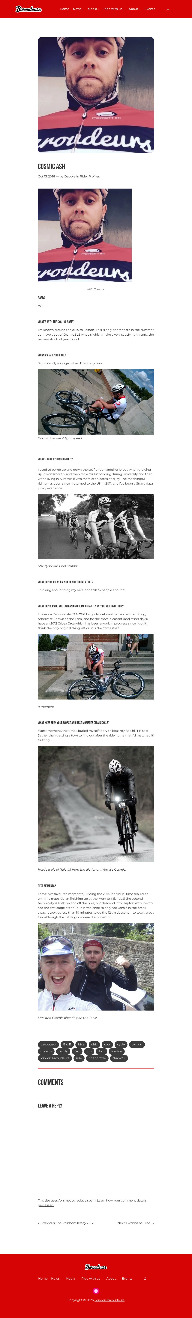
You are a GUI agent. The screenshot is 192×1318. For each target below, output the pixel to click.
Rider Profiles (90, 176)
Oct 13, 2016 (46, 176)
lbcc (101, 1051)
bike (81, 1044)
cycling (137, 1044)
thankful (119, 1058)
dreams (46, 1051)
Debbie (69, 176)
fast (77, 1051)
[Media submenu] (99, 9)
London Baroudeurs (109, 1300)
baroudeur (48, 1044)
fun (89, 1051)
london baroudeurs (54, 1058)
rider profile (97, 1058)
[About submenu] (140, 9)
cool (107, 1044)
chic (94, 1044)
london (116, 1051)
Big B (67, 1044)
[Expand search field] (168, 9)
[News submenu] (83, 9)
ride (79, 1058)
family (63, 1051)
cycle (121, 1044)
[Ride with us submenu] (124, 9)
